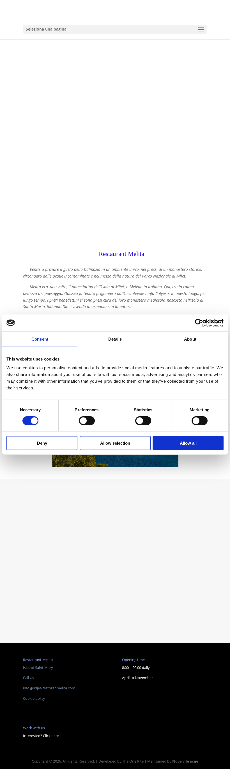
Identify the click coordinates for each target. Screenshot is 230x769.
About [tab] (190, 338)
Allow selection (115, 443)
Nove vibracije (185, 761)
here (55, 735)
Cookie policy (34, 698)
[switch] (87, 420)
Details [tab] (115, 338)
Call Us (28, 677)
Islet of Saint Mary (38, 667)
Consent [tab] (39, 338)
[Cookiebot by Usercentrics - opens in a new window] (199, 322)
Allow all (188, 443)
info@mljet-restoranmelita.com (49, 688)
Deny (42, 443)
